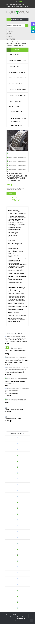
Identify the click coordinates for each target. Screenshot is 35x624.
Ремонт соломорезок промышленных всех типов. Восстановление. (16, 392)
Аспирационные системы (18, 118)
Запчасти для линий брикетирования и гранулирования (15, 382)
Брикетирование (14, 55)
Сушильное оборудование (17, 78)
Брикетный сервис (16, 125)
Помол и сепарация (15, 101)
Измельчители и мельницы (17, 60)
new (7, 347)
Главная (9, 30)
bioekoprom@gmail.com (22, 6)
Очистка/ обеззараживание (17, 95)
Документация (11, 38)
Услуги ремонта (15, 121)
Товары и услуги (14, 107)
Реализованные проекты (13, 34)
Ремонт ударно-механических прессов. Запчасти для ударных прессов (15, 351)
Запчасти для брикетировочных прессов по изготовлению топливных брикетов (17, 371)
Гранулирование (14, 66)
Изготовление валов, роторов (13, 418)
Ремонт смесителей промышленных (15, 400)
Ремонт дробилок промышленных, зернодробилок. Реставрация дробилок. (16, 340)
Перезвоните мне (16, 19)
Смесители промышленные (17, 89)
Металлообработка (16, 111)
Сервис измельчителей (17, 115)
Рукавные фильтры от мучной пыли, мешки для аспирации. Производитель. (16, 361)
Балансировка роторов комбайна (14, 409)
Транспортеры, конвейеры (17, 72)
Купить (11, 193)
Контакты (9, 36)
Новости (9, 33)
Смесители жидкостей (16, 83)
